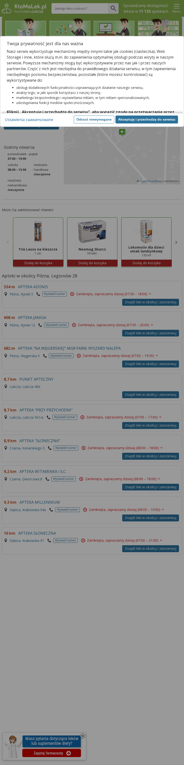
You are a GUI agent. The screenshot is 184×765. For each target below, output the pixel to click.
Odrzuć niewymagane (94, 119)
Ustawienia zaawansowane (29, 119)
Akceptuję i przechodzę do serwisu (146, 119)
